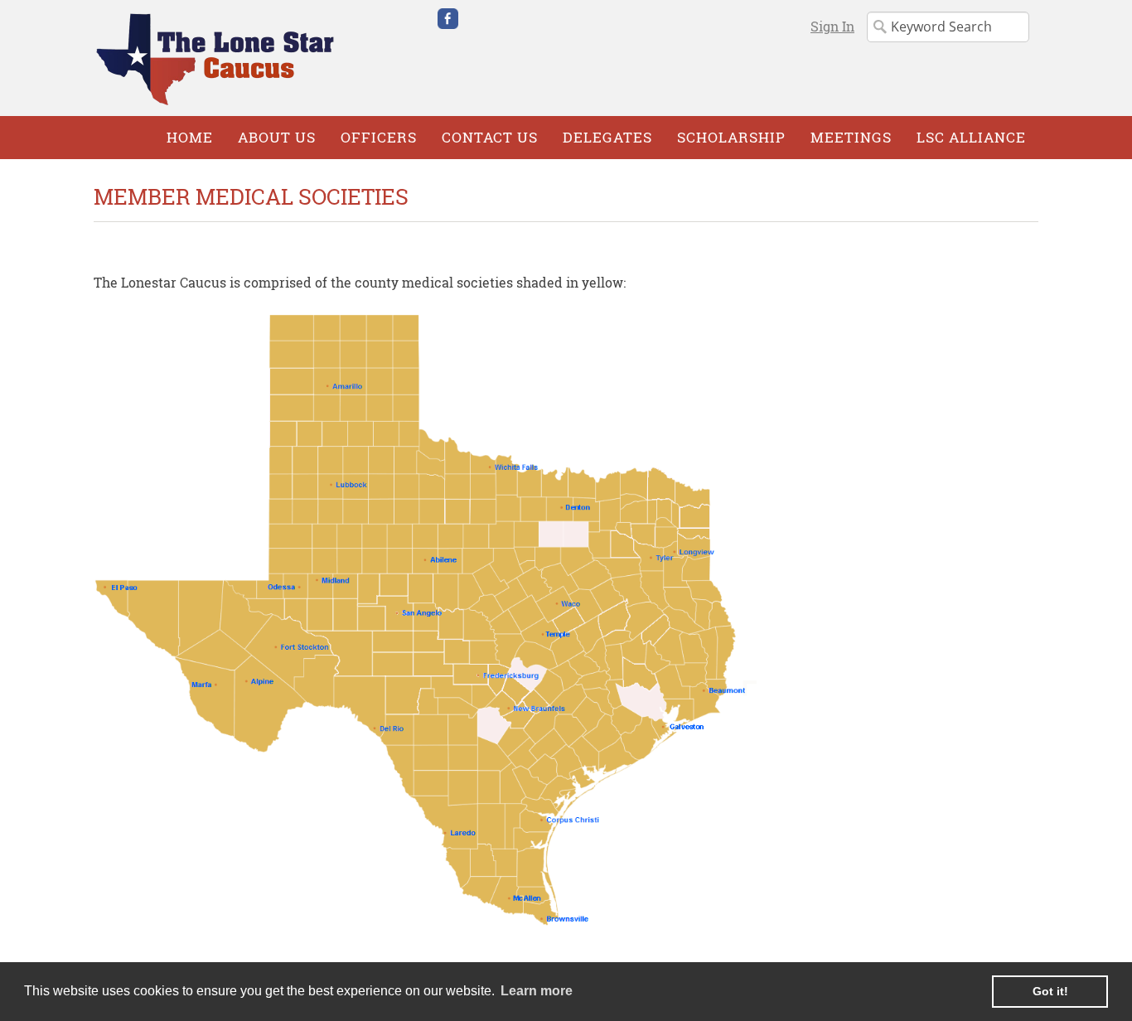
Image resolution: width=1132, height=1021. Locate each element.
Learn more (537, 991)
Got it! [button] (1050, 991)
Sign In (832, 26)
